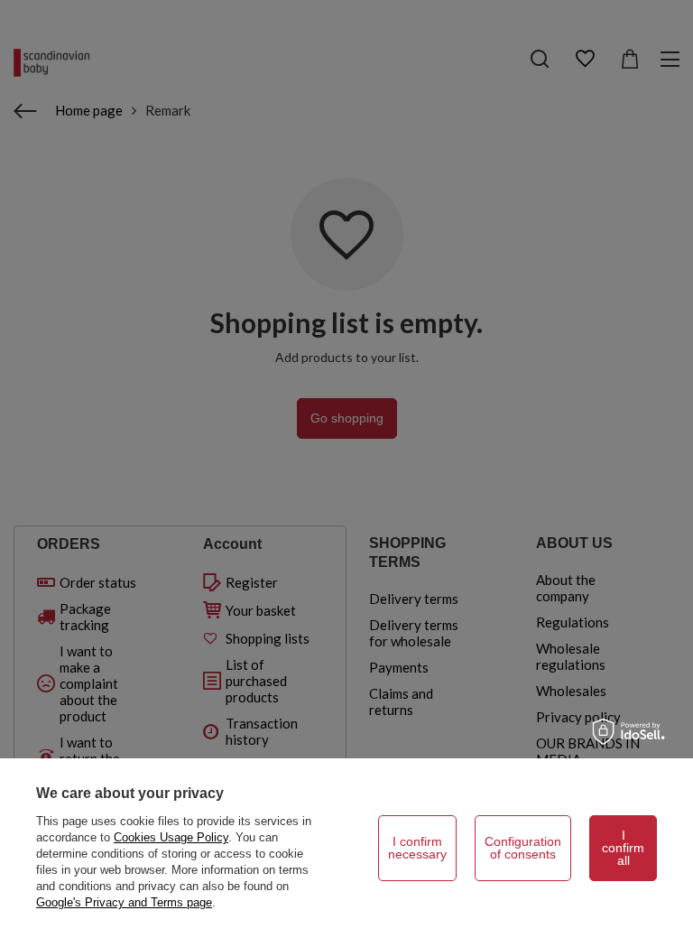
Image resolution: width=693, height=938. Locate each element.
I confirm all (623, 848)
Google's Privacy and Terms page (124, 902)
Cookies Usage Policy (171, 837)
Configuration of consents (523, 847)
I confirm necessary (417, 847)
